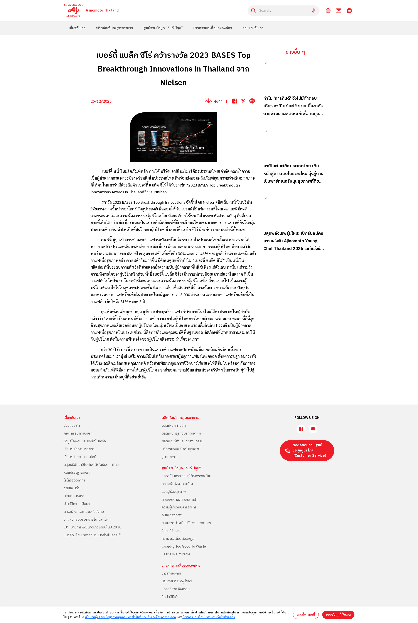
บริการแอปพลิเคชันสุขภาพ (180, 449)
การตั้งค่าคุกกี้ (306, 614)
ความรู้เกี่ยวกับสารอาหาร (179, 507)
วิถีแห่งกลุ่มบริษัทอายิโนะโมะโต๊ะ (86, 520)
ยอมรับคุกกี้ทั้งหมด (338, 614)
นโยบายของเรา (74, 496)
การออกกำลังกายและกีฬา (179, 500)
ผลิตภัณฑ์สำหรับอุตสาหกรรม (182, 441)
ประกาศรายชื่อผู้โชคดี (177, 581)
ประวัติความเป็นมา (77, 504)
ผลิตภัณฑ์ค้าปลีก (174, 426)
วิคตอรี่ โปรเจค (172, 531)
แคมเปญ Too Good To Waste (184, 547)
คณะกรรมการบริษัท (78, 433)
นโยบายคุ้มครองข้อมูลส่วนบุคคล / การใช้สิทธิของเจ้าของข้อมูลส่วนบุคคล (130, 617)
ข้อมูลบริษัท (72, 426)
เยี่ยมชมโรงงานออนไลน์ (80, 457)
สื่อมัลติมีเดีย (170, 597)
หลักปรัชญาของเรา (77, 473)
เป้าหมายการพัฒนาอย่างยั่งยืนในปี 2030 (92, 527)
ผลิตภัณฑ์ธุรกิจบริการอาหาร (182, 433)
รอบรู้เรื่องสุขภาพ (174, 492)
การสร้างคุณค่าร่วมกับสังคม (84, 512)
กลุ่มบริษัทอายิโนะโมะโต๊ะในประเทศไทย (91, 465)
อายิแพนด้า (71, 488)
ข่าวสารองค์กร (172, 573)
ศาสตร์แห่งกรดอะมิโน (177, 484)
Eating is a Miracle (176, 554)
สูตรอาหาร (169, 457)
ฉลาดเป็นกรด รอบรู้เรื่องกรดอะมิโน (186, 476)
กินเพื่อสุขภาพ (172, 515)
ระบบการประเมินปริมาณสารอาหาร (186, 523)
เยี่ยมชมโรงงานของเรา (79, 449)
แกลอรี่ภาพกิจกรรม (176, 589)
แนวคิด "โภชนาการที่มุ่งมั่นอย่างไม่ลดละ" (92, 535)
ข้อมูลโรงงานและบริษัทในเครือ (85, 441)
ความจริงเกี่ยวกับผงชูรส (179, 539)
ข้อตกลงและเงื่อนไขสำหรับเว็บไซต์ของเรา (208, 617)
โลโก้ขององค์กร (74, 480)
